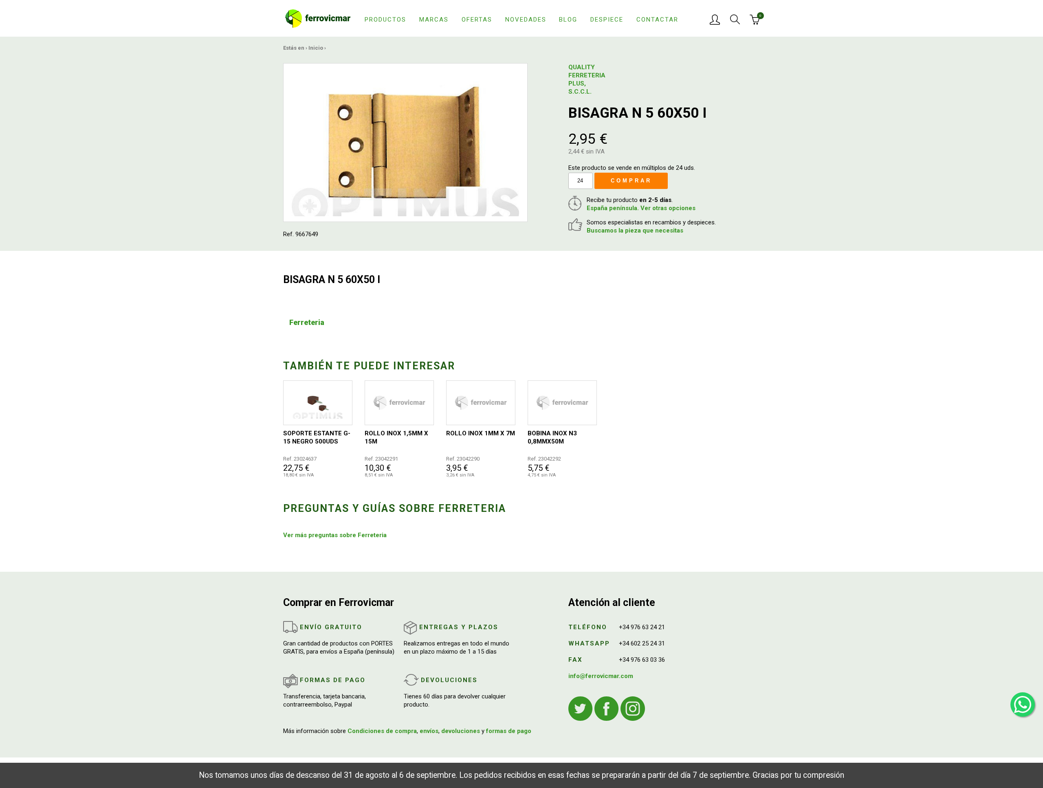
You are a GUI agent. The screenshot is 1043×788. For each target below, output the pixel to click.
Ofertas (477, 19)
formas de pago (508, 731)
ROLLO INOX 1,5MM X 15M (396, 437)
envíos (429, 731)
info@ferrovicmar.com (600, 676)
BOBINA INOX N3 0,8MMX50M (552, 437)
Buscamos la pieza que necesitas (635, 230)
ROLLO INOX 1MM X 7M (480, 433)
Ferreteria (306, 322)
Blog (568, 19)
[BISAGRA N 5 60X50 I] (405, 142)
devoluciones (460, 731)
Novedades (525, 19)
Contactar (657, 19)
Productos (385, 19)
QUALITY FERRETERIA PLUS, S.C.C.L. (586, 79)
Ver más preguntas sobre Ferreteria (335, 535)
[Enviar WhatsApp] (1022, 704)
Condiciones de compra (382, 731)
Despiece (606, 19)
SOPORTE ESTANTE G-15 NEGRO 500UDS (316, 437)
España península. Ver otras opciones (641, 208)
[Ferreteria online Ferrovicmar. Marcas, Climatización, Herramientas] (317, 18)
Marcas (434, 19)
